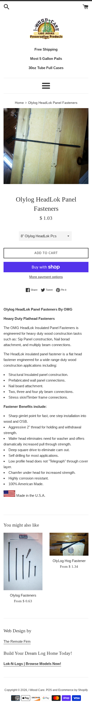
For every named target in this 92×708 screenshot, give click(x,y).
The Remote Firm (17, 641)
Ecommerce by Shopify (73, 690)
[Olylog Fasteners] (23, 561)
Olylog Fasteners (23, 595)
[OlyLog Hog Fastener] (69, 544)
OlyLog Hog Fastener (69, 561)
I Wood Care (37, 690)
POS (49, 690)
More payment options (46, 277)
